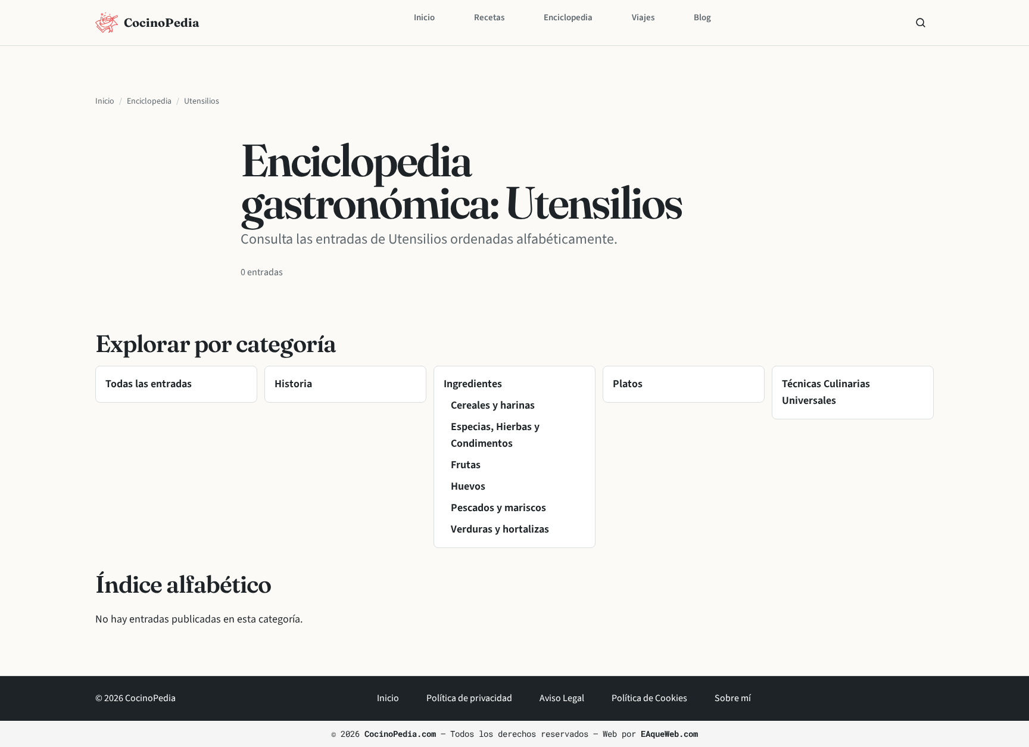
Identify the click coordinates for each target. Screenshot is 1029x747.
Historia (293, 383)
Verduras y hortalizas (500, 529)
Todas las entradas (148, 383)
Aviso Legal (562, 698)
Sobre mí (733, 698)
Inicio (424, 17)
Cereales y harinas (493, 405)
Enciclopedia (568, 17)
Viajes (643, 17)
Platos (628, 383)
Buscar (921, 23)
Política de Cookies (649, 698)
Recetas (489, 17)
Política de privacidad (469, 698)
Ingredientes (473, 383)
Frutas (466, 464)
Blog (702, 17)
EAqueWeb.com (669, 733)
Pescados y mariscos (498, 507)
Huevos (468, 486)
